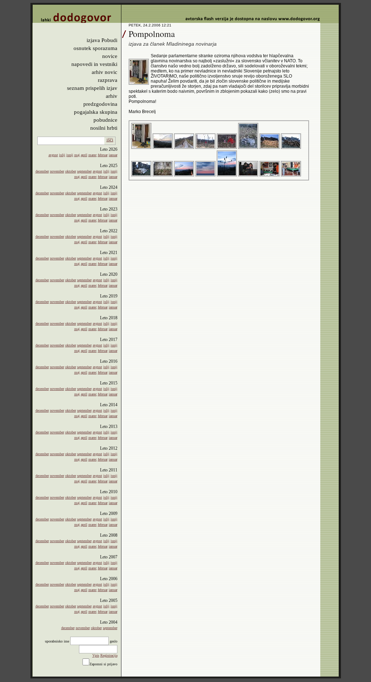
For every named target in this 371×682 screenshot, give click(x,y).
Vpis (95, 655)
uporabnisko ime (57, 641)
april (84, 155)
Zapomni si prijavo (103, 664)
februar (103, 155)
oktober (70, 171)
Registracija (108, 655)
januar (113, 155)
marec (92, 155)
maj (77, 155)
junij (69, 155)
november (57, 171)
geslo (113, 641)
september (84, 171)
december (42, 171)
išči (110, 139)
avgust (53, 155)
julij (62, 155)
